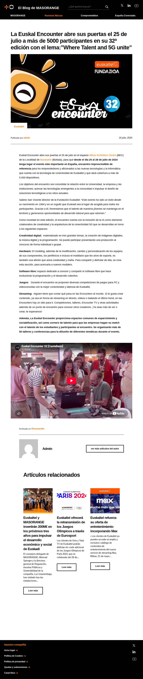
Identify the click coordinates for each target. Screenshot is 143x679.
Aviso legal (9, 650)
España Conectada (125, 15)
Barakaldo (46, 159)
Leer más (33, 590)
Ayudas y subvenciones (15, 667)
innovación (38, 429)
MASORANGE (17, 15)
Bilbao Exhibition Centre (102, 155)
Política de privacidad (14, 661)
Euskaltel (19, 126)
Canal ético (9, 673)
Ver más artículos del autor (105, 448)
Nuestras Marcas (54, 15)
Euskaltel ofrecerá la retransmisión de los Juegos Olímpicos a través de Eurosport (71, 526)
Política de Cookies (13, 656)
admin (26, 138)
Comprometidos (89, 15)
